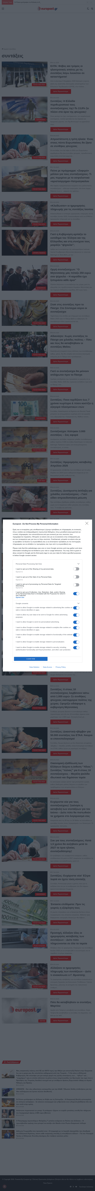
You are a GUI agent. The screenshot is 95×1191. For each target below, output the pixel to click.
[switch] (76, 568)
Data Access (47, 667)
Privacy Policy (61, 667)
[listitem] (47, 564)
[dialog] (47, 595)
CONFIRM (31, 659)
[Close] (87, 524)
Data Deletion (34, 667)
